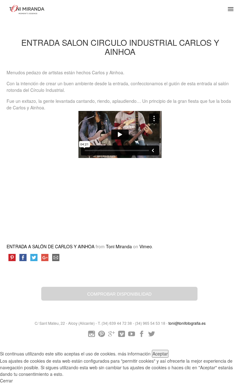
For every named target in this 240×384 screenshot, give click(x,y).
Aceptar (160, 353)
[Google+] (111, 335)
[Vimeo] (121, 335)
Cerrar (6, 380)
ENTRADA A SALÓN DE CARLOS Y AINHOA (50, 246)
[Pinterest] (101, 335)
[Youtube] (131, 335)
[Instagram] (91, 335)
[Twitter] (151, 335)
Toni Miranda (119, 246)
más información (134, 353)
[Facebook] (141, 335)
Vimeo (145, 246)
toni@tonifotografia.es (187, 323)
